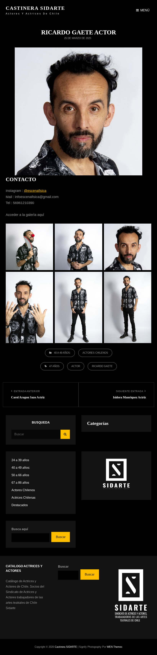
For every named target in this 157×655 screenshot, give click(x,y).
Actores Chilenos (95, 352)
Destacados (19, 505)
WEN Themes (114, 646)
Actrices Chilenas (23, 497)
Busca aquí (19, 529)
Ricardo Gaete (102, 366)
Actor (75, 366)
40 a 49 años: (62, 352)
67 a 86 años (20, 482)
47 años (54, 366)
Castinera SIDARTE (35, 8)
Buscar (60, 537)
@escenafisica (35, 191)
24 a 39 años (20, 460)
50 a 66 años (20, 475)
